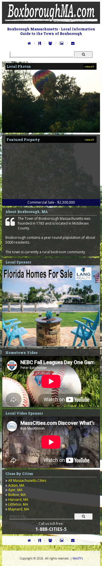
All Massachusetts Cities (27, 480)
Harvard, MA (18, 499)
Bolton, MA (17, 494)
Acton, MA (16, 485)
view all (89, 66)
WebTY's (78, 558)
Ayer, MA (15, 489)
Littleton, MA (18, 504)
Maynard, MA (18, 509)
